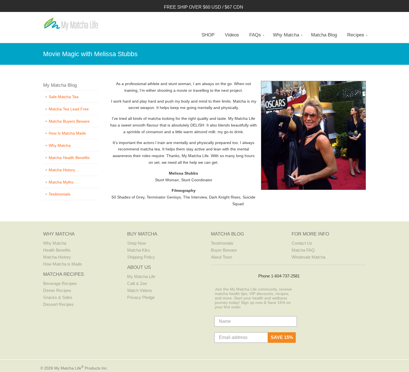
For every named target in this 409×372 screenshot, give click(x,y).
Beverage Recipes (60, 283)
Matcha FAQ (303, 250)
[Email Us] (252, 275)
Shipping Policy (141, 257)
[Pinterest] (240, 275)
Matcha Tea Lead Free (69, 109)
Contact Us (302, 243)
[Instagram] (229, 275)
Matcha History (62, 170)
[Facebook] (217, 275)
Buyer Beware (224, 250)
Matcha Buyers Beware (69, 121)
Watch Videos (139, 290)
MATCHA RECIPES (63, 274)
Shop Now (136, 243)
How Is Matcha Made (67, 133)
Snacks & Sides (57, 297)
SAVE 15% (282, 337)
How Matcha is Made (62, 264)
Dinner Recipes (57, 290)
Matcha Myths (61, 182)
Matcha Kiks (138, 250)
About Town (221, 257)
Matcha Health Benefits (69, 157)
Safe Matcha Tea (63, 97)
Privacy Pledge (141, 297)
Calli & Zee (137, 283)
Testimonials (59, 194)
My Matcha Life (71, 23)
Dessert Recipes (58, 304)
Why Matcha (60, 145)
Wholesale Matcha (308, 257)
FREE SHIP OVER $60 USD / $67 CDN (203, 7)
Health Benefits (57, 250)
